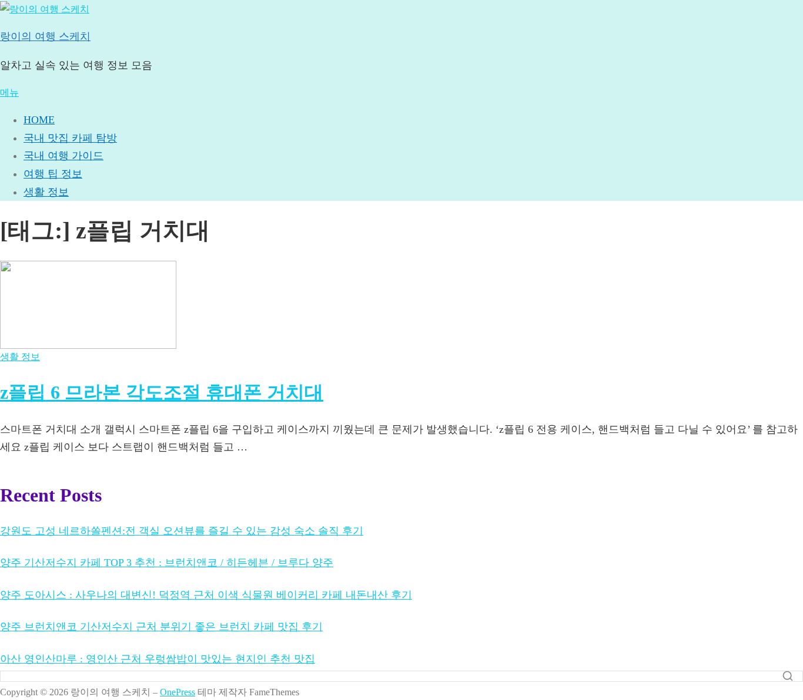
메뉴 (9, 92)
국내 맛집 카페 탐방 (70, 138)
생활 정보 (46, 192)
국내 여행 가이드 (63, 155)
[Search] (787, 675)
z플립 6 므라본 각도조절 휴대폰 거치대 (161, 392)
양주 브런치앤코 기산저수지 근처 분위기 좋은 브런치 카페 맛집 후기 (161, 626)
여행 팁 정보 (53, 174)
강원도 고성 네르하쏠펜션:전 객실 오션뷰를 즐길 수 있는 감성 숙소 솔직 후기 (181, 531)
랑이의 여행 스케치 (45, 36)
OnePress (177, 692)
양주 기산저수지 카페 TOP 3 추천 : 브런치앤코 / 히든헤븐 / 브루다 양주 (166, 562)
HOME (39, 120)
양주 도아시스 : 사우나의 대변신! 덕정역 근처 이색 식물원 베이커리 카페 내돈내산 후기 (206, 595)
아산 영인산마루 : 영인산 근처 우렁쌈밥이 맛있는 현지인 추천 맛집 (157, 659)
